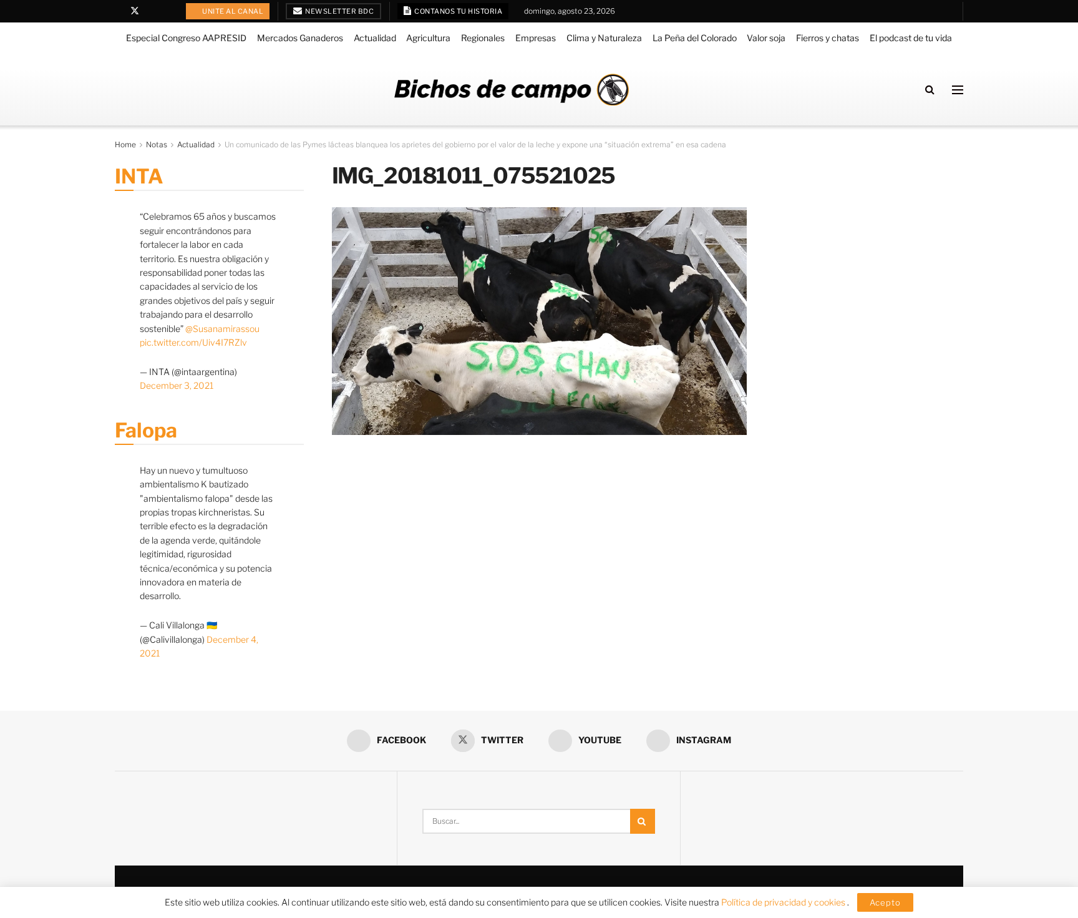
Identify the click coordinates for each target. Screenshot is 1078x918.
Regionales (483, 37)
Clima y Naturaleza (604, 37)
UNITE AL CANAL (232, 11)
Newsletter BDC (339, 11)
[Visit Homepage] (511, 90)
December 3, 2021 (176, 385)
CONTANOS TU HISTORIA (458, 11)
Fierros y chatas (827, 37)
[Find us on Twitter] (134, 11)
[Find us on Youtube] (151, 11)
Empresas (535, 37)
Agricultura (428, 37)
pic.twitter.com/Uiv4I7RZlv (193, 342)
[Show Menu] (957, 89)
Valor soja (766, 37)
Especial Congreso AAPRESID (186, 37)
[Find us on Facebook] (118, 11)
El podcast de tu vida (911, 37)
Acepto (885, 902)
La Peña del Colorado (695, 37)
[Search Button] (930, 89)
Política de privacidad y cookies (784, 902)
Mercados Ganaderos (300, 37)
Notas (156, 144)
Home (125, 144)
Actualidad (375, 37)
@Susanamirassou (222, 328)
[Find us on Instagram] (166, 11)
